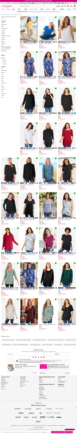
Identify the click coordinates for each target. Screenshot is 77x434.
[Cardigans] (18, 32)
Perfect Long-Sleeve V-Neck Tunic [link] (7, 254)
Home (2, 14)
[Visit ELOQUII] (57, 412)
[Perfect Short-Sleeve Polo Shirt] (48, 99)
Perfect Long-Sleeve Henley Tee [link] (45, 289)
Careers (59, 379)
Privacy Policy (13, 425)
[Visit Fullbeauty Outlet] (38, 421)
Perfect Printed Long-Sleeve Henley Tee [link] (27, 325)
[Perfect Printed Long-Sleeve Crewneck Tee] (48, 169)
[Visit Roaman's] (38, 408)
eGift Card (41, 392)
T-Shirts (2, 22)
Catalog (41, 394)
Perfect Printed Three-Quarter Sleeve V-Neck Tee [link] (47, 79)
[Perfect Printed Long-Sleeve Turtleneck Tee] (10, 310)
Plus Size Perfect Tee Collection (8, 339)
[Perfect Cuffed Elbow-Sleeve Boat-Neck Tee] (67, 239)
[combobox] (32, 6)
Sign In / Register (23, 378)
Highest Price (5, 61)
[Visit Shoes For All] (42, 417)
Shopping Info (3, 379)
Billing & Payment (4, 383)
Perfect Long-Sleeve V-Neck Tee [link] (7, 219)
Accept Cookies (68, 432)
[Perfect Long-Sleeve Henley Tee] (48, 274)
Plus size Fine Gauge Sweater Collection (20, 344)
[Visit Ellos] (40, 413)
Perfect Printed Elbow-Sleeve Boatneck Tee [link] (47, 324)
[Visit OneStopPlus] (17, 408)
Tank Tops (3, 30)
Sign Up (57, 354)
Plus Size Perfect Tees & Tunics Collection (55, 339)
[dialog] (74, 3)
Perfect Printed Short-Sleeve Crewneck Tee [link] (66, 78)
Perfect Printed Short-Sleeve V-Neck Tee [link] (28, 78)
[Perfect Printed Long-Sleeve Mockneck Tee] (29, 274)
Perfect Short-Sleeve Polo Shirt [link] (45, 114)
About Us (59, 378)
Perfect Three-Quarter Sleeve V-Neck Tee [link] (28, 149)
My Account (23, 377)
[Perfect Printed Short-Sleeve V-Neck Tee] (29, 63)
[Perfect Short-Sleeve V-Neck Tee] (48, 28)
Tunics (2, 26)
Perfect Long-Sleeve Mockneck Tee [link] (46, 149)
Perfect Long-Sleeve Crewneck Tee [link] (27, 114)
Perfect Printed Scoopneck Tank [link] (64, 219)
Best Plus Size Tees (58, 344)
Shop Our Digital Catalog (43, 398)
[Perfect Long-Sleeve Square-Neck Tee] (67, 274)
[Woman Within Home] (7, 6)
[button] (68, 6)
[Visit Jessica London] (59, 408)
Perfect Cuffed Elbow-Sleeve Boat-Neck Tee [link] (66, 254)
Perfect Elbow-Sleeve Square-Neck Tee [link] (65, 149)
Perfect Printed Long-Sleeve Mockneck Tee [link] (28, 289)
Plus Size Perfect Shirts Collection (39, 339)
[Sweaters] (18, 39)
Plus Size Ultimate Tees (6, 344)
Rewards (21, 386)
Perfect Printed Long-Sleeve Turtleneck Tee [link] (9, 325)
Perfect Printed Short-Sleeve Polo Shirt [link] (27, 254)
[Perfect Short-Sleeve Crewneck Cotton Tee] (29, 28)
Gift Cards (41, 388)
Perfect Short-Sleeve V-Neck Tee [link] (45, 43)
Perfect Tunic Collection (5, 48)
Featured (4, 57)
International (3, 386)
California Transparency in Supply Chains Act (39, 425)
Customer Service (5, 377)
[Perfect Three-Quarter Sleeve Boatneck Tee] (10, 169)
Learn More (58, 11)
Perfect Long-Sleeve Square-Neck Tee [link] (65, 289)
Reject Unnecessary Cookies (57, 432)
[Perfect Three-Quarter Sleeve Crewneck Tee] (67, 99)
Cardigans (3, 32)
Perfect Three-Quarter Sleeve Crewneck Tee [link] (66, 114)
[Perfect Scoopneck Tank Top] (67, 28)
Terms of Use (19, 425)
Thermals (3, 37)
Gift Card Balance (42, 389)
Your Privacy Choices (26, 425)
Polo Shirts (3, 33)
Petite (2, 45)
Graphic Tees (3, 24)
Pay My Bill (41, 382)
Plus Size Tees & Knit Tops (35, 344)
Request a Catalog (42, 397)
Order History (22, 382)
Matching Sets (4, 50)
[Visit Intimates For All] (34, 417)
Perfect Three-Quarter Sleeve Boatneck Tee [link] (9, 184)
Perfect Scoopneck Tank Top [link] (63, 43)
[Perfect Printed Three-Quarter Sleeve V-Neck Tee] (48, 63)
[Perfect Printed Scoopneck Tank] (67, 204)
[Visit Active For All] (26, 417)
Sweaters (3, 39)
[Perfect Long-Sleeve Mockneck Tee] (48, 134)
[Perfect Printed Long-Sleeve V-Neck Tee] (48, 204)
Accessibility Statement (62, 425)
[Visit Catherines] (49, 408)
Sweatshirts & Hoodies (5, 35)
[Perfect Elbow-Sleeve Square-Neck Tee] (67, 134)
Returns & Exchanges (4, 382)
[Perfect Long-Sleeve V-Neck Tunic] (10, 239)
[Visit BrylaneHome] (50, 417)
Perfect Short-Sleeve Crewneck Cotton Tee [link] (28, 43)
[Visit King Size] (59, 417)
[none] (29, 28)
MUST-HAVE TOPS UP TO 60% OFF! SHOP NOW (34, 0)
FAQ (2, 387)
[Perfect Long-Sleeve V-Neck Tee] (10, 204)
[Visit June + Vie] (49, 413)
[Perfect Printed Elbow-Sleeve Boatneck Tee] (48, 310)
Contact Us (3, 378)
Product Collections (61, 382)
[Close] (74, 432)
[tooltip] (8, 3)
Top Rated (4, 59)
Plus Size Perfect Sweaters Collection (24, 339)
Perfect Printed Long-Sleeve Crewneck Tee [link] (47, 184)
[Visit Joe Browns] (31, 412)
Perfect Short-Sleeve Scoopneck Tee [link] (27, 219)
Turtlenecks (3, 43)
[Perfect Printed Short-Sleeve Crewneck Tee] (67, 63)
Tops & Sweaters (7, 14)
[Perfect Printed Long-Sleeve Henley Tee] (29, 310)
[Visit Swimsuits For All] (18, 417)
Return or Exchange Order (24, 381)
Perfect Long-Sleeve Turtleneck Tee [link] (27, 184)
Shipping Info (3, 381)
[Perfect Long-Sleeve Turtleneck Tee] (29, 169)
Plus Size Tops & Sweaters (47, 344)
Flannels (2, 41)
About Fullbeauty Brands (62, 381)
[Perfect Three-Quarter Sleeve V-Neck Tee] (29, 134)
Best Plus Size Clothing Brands (52, 425)
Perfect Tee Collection (6, 47)
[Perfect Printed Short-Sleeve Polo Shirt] (29, 239)
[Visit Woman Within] (28, 408)
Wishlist (21, 383)
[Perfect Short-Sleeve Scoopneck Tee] (29, 204)
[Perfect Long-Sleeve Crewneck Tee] (29, 99)
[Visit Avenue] (21, 413)
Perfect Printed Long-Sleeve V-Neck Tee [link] (46, 219)
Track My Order (22, 379)
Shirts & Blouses (4, 28)
